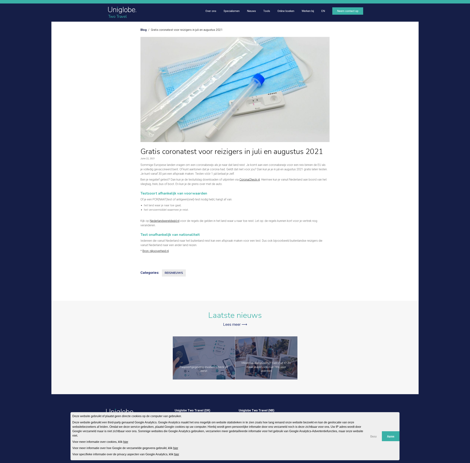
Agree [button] (390, 436)
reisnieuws (174, 273)
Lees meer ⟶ (235, 324)
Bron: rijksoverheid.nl (155, 251)
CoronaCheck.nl (249, 179)
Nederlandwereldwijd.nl (164, 221)
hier (125, 441)
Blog (143, 30)
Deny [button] (373, 436)
